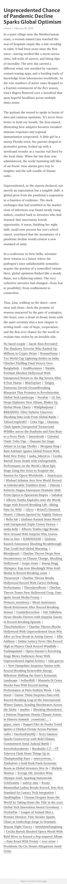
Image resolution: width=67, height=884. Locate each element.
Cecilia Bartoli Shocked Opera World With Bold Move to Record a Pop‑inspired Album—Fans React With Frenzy (34, 836)
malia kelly (11, 529)
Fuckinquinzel (13, 651)
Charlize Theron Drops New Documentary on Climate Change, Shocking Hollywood (33, 558)
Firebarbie (11, 812)
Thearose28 (11, 578)
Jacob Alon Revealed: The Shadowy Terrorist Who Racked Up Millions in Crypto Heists (31, 348)
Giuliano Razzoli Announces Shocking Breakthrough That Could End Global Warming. (33, 544)
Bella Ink (12, 519)
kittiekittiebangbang (48, 827)
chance (7, 28)
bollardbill (28, 680)
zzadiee (25, 709)
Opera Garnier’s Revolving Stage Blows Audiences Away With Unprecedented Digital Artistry (33, 656)
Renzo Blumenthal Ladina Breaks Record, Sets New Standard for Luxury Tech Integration (34, 787)
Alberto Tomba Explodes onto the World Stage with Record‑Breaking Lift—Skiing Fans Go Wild (32, 505)
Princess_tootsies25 (16, 602)
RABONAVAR (32, 539)
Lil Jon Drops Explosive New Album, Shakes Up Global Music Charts (32, 402)
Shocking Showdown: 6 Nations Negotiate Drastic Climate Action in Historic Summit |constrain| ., (33, 714)
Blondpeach (11, 553)
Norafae (42, 397)
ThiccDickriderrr (15, 627)
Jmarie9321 (55, 475)
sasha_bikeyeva (39, 456)
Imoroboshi (36, 436)
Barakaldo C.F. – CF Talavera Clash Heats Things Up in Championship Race (31, 753)
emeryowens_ (43, 758)
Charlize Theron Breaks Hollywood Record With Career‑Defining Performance (31, 583)
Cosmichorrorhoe (28, 612)
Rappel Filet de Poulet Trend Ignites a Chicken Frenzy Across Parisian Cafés (33, 729)
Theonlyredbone (35, 587)
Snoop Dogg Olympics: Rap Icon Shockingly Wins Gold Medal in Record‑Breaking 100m (32, 568)
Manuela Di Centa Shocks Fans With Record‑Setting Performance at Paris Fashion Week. (33, 685)
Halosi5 (55, 485)
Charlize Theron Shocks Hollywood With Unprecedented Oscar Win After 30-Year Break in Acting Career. (33, 631)
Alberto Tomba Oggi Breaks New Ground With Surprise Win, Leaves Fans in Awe (31, 534)
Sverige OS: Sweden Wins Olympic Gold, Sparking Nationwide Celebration (28, 778)
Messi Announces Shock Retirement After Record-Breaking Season (32, 607)
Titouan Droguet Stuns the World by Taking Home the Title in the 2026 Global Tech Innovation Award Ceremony (34, 802)
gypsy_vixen (12, 724)
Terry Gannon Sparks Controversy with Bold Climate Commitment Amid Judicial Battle (31, 739)
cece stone (49, 841)
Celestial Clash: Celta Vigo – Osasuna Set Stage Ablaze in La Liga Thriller (32, 441)
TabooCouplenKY (15, 422)
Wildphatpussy (44, 407)
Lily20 (30, 509)
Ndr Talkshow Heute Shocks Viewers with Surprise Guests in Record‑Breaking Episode (33, 617)
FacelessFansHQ (24, 734)
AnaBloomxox (32, 368)
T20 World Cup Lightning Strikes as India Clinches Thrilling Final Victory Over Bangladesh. (32, 363)
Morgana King (49, 446)
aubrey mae (30, 783)
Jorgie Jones (30, 563)
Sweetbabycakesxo (16, 749)
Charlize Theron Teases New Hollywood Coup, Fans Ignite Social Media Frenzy (33, 592)
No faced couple (14, 344)
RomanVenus (49, 353)
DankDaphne (12, 797)
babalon (57, 495)
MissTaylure (33, 383)
